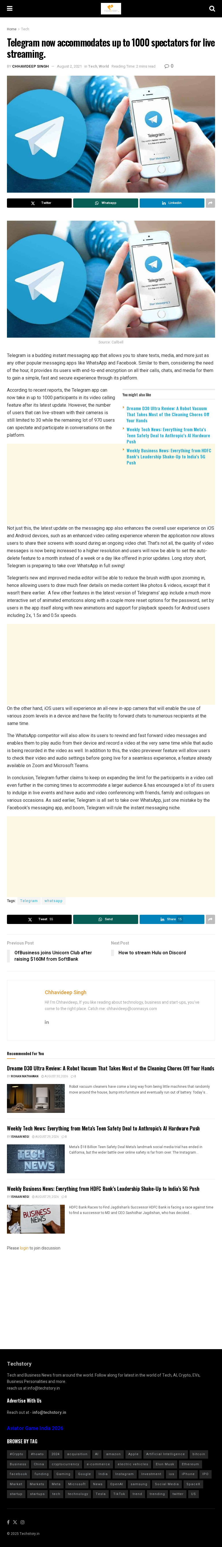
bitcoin (199, 1454)
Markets (37, 1484)
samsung (139, 1484)
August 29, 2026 (47, 1137)
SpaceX (193, 1484)
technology (78, 1494)
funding (42, 1474)
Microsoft (77, 1484)
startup (16, 1494)
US (193, 1494)
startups (37, 1494)
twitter (178, 1494)
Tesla (101, 1494)
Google (84, 1474)
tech (56, 1494)
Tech (25, 29)
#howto (37, 1454)
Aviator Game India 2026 (35, 1428)
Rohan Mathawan (24, 1076)
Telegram (29, 900)
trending (157, 1494)
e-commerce (98, 1464)
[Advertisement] (111, 514)
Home (11, 29)
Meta (56, 1484)
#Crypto (16, 1454)
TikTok (119, 1494)
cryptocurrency (65, 1464)
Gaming (63, 1474)
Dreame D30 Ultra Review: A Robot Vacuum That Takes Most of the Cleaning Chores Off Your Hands (168, 414)
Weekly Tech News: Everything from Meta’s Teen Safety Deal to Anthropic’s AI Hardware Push (168, 435)
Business (18, 1464)
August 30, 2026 (56, 1076)
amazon (113, 1454)
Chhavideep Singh (30, 66)
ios (171, 1474)
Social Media (167, 1484)
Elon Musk (165, 1464)
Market (16, 1484)
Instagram (124, 1474)
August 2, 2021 (69, 66)
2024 (55, 1454)
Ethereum (190, 1464)
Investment (151, 1474)
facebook (18, 1474)
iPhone (188, 1474)
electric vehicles (133, 1464)
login (24, 1248)
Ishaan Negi (20, 1137)
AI (97, 1454)
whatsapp (54, 900)
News (98, 1484)
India (103, 1474)
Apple (133, 1454)
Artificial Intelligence (165, 1454)
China (39, 1464)
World (104, 66)
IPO (205, 1474)
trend (137, 1494)
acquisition (77, 1454)
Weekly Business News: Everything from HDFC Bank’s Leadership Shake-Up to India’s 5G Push (169, 456)
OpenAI (116, 1484)
